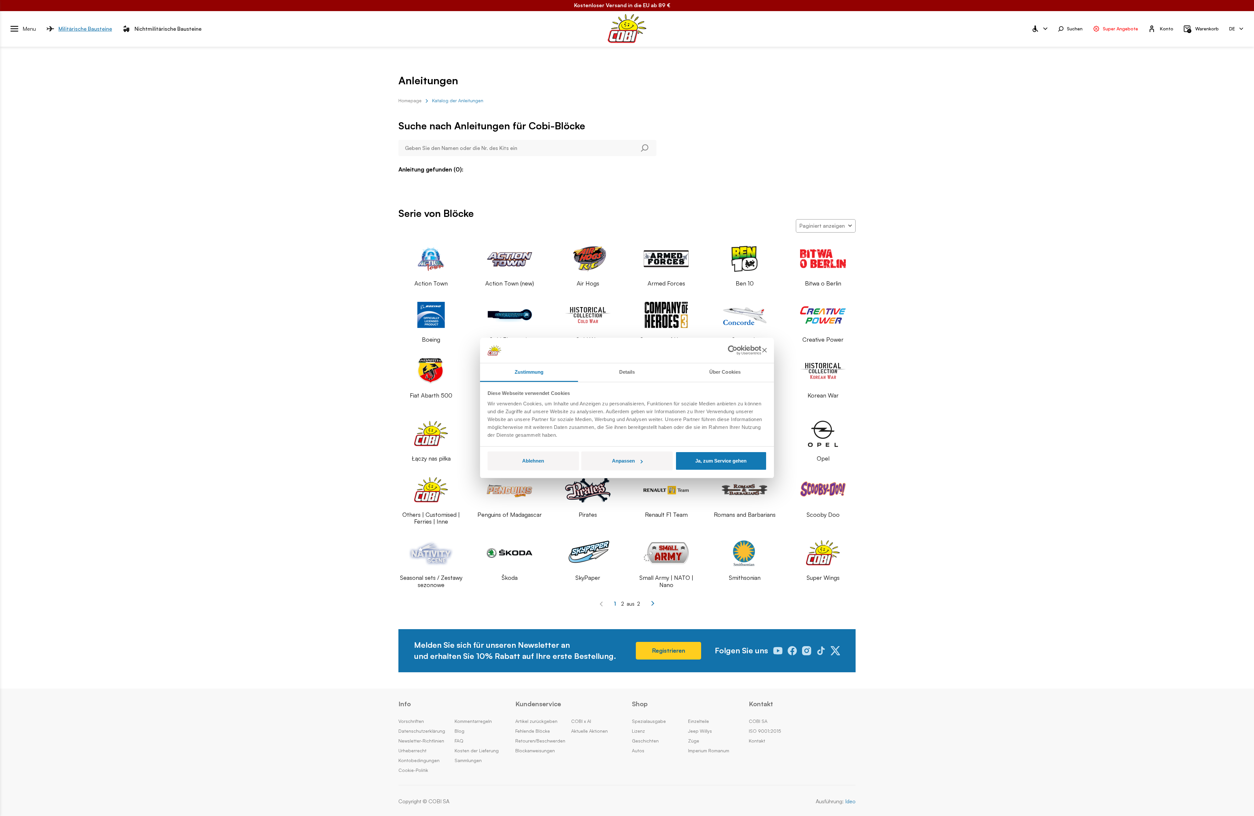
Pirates (588, 514)
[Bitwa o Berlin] (823, 259)
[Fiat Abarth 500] (431, 371)
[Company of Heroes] (666, 315)
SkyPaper (587, 577)
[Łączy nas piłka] (431, 434)
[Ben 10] (744, 259)
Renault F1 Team (666, 514)
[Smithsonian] (744, 553)
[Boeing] (431, 315)
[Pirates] (588, 490)
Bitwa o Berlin (823, 283)
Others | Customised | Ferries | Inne (431, 518)
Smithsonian (745, 577)
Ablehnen (533, 461)
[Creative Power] (823, 315)
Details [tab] (627, 372)
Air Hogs (588, 283)
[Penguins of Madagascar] (509, 490)
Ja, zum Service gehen (721, 461)
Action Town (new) (509, 283)
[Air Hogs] (588, 259)
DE (1232, 28)
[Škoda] (509, 553)
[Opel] (823, 434)
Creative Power (823, 339)
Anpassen (623, 461)
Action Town (431, 283)
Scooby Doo (823, 514)
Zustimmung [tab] (529, 372)
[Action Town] (431, 259)
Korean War (823, 395)
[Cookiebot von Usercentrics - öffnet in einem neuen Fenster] (732, 350)
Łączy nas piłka (431, 458)
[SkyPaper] (588, 553)
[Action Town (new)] (509, 259)
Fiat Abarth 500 (431, 395)
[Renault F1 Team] (666, 490)
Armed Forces (666, 283)
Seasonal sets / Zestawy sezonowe (431, 581)
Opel (823, 458)
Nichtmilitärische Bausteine (168, 28)
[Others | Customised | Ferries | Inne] (431, 490)
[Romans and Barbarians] (744, 490)
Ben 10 (745, 283)
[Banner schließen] (764, 350)
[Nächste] (653, 603)
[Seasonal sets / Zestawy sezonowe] (431, 553)
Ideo (850, 801)
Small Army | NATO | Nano (666, 581)
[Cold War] (588, 315)
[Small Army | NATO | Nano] (666, 553)
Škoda (510, 577)
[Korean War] (823, 371)
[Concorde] (744, 315)
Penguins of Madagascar (509, 514)
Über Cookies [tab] (725, 372)
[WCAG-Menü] (1039, 28)
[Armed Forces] (666, 259)
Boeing (431, 339)
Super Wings (823, 577)
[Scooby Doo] (823, 490)
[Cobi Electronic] (509, 315)
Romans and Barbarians (745, 514)
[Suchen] (647, 148)
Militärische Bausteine (85, 28)
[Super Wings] (823, 553)
